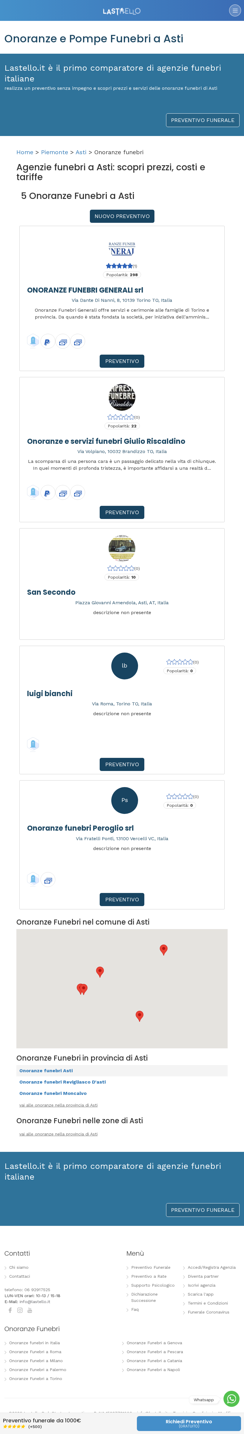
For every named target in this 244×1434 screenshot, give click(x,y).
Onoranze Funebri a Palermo (37, 1369)
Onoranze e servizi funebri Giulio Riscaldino (106, 441)
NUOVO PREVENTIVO (122, 216)
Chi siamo (19, 1267)
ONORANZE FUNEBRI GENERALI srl (85, 290)
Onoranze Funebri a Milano (36, 1360)
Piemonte (54, 152)
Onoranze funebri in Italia (34, 1342)
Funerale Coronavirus (208, 1312)
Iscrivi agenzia (201, 1285)
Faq (135, 1309)
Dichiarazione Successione (144, 1297)
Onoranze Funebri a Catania (154, 1360)
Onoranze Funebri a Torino (35, 1378)
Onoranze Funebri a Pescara (155, 1351)
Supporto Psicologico (153, 1285)
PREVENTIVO (122, 361)
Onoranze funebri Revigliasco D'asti (62, 1082)
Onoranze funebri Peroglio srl (80, 828)
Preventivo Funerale (151, 1267)
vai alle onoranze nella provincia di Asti (58, 1105)
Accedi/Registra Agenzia (212, 1267)
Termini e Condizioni (208, 1303)
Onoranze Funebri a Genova (154, 1342)
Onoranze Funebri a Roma (35, 1351)
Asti (81, 152)
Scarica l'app (201, 1294)
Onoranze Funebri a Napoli (153, 1369)
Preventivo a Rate (149, 1276)
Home (24, 152)
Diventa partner (203, 1276)
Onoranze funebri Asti (46, 1070)
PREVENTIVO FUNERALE (202, 120)
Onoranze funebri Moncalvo (53, 1093)
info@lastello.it (35, 1301)
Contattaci (19, 1276)
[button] (100, 972)
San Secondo (51, 592)
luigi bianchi (50, 694)
